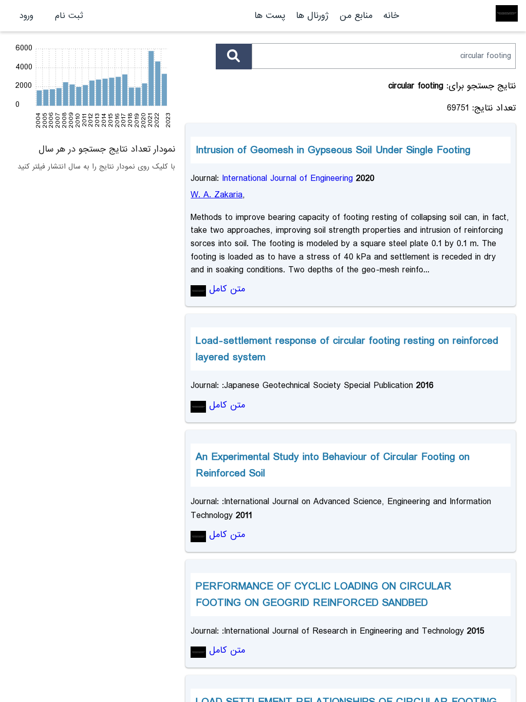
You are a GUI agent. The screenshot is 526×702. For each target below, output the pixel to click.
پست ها (269, 16)
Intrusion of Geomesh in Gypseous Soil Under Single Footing (333, 150)
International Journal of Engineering (287, 179)
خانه (391, 16)
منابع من (354, 16)
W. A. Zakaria (216, 195)
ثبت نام (69, 15)
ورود (26, 15)
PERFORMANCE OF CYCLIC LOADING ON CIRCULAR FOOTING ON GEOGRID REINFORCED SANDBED (324, 594)
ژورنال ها (312, 16)
